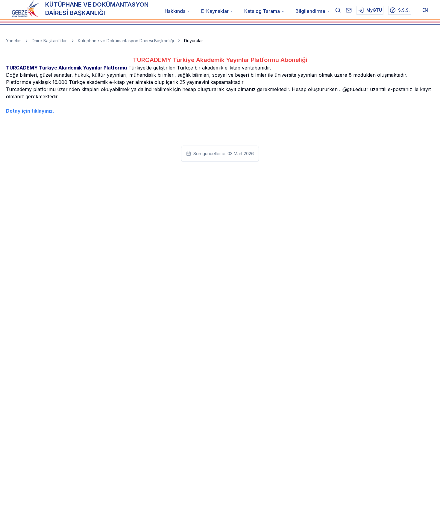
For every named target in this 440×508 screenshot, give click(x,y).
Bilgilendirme (310, 11)
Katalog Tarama (262, 11)
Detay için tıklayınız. (30, 111)
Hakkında (175, 11)
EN (425, 10)
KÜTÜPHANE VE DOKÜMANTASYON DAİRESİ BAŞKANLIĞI (96, 8)
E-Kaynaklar (215, 11)
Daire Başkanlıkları (50, 40)
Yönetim (14, 40)
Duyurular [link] (193, 40)
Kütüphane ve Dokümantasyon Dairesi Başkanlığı (126, 40)
